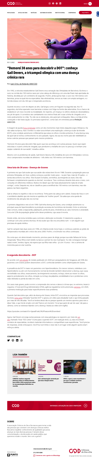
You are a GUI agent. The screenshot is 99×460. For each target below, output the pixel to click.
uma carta (18, 298)
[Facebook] (13, 340)
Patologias (11, 12)
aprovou (77, 287)
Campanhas (72, 12)
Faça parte (85, 12)
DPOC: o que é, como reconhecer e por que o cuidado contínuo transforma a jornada (74, 380)
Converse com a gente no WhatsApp (48, 455)
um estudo (24, 260)
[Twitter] (8, 340)
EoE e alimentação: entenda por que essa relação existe (48, 379)
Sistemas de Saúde (46, 12)
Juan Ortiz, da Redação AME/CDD (24, 84)
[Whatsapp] (21, 340)
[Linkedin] (17, 340)
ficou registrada (29, 128)
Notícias (34, 12)
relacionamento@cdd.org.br (42, 449)
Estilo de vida (22, 12)
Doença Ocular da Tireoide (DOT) (28, 62)
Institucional (60, 12)
